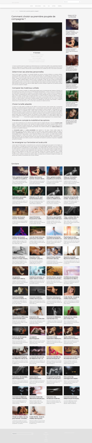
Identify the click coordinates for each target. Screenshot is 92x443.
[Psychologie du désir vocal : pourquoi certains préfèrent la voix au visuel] (72, 230)
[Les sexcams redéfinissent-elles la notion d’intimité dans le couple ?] (20, 270)
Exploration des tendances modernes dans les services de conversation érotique (53, 399)
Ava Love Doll (21, 117)
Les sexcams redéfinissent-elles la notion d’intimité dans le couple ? (19, 279)
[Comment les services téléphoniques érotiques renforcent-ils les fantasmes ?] (72, 390)
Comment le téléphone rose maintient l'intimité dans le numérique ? (19, 398)
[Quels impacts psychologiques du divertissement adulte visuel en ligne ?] (37, 370)
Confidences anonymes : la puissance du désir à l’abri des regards (71, 278)
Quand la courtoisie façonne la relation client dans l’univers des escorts (71, 258)
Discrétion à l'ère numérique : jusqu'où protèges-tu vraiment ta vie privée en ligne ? (36, 259)
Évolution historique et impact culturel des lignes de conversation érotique (54, 298)
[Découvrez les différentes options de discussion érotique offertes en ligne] (20, 310)
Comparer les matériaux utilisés (37, 56)
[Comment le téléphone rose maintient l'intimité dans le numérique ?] (20, 390)
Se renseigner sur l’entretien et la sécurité (36, 61)
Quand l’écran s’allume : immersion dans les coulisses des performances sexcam (54, 259)
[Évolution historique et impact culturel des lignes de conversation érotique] (55, 290)
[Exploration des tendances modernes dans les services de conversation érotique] (55, 390)
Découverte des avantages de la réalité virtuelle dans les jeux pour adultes (70, 379)
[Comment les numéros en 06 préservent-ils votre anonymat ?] (72, 350)
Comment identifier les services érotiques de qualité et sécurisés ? (54, 358)
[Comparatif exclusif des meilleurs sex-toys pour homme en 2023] (55, 370)
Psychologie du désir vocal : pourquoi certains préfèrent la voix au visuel (71, 238)
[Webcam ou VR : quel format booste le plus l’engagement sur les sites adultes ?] (72, 113)
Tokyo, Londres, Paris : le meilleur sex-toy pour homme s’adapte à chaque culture (71, 219)
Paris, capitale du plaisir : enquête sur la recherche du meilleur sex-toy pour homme (72, 68)
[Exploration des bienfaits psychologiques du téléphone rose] (20, 370)
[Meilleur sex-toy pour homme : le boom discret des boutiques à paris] (72, 42)
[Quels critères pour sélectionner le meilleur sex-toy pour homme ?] (72, 330)
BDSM (31, 6)
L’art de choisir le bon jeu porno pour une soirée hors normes (37, 238)
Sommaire (37, 53)
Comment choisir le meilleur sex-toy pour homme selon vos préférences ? (35, 299)
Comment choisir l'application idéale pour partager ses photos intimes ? (54, 339)
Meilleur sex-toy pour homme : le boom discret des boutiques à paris (72, 50)
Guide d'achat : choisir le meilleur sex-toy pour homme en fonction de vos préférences (36, 419)
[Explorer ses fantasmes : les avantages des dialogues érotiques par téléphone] (20, 330)
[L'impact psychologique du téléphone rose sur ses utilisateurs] (20, 350)
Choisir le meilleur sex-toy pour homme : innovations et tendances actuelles (20, 418)
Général (60, 6)
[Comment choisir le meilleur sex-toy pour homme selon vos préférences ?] (37, 290)
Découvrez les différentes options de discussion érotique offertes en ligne (20, 318)
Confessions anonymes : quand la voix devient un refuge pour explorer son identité (54, 239)
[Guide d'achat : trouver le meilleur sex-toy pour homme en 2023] (72, 290)
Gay (49, 6)
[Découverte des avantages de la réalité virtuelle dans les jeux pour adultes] (72, 370)
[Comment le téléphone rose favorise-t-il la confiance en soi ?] (55, 310)
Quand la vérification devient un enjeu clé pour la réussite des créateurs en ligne (20, 259)
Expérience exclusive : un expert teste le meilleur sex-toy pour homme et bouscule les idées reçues (37, 279)
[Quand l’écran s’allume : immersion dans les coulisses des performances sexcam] (55, 250)
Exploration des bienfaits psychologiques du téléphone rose (19, 378)
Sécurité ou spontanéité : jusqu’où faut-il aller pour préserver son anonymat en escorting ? (54, 219)
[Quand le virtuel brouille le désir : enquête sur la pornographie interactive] (72, 190)
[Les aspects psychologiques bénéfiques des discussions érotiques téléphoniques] (37, 330)
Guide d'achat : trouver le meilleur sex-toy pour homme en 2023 (71, 298)
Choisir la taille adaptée (36, 58)
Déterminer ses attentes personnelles (37, 54)
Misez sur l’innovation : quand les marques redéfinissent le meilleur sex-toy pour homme (72, 86)
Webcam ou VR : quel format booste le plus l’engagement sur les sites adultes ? (71, 121)
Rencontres (38, 6)
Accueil (13, 11)
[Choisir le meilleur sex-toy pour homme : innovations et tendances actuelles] (20, 410)
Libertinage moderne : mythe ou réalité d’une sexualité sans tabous (53, 198)
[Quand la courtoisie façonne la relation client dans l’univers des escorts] (72, 250)
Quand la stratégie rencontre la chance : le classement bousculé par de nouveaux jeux (19, 299)
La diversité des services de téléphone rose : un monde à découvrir (36, 358)
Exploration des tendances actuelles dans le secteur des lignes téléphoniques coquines (37, 319)
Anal (44, 6)
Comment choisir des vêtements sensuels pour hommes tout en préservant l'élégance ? (37, 399)
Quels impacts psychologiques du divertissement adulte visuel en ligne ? (36, 379)
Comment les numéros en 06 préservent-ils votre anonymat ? (72, 358)
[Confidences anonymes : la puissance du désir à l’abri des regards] (72, 270)
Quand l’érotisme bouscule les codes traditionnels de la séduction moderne (35, 219)
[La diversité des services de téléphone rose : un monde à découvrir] (37, 350)
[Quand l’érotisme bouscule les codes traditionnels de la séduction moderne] (37, 210)
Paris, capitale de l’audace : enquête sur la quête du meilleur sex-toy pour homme (72, 32)
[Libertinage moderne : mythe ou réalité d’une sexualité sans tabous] (55, 190)
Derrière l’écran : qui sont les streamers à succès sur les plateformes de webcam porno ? (54, 279)
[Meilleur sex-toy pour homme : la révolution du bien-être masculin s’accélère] (20, 230)
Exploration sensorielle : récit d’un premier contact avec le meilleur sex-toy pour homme (72, 104)
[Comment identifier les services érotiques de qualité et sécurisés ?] (55, 350)
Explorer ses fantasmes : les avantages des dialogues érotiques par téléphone (19, 339)
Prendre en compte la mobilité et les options (37, 60)
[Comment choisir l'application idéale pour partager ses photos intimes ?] (55, 330)
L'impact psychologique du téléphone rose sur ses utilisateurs (20, 358)
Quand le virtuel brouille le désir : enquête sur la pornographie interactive (71, 198)
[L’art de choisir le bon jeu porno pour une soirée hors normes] (37, 230)
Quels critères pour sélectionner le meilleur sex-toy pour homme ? (71, 338)
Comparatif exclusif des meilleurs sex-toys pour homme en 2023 (54, 378)
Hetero (53, 6)
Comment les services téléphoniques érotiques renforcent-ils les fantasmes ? (71, 399)
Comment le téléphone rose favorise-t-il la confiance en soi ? (54, 318)
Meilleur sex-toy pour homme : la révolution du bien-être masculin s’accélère (19, 239)
